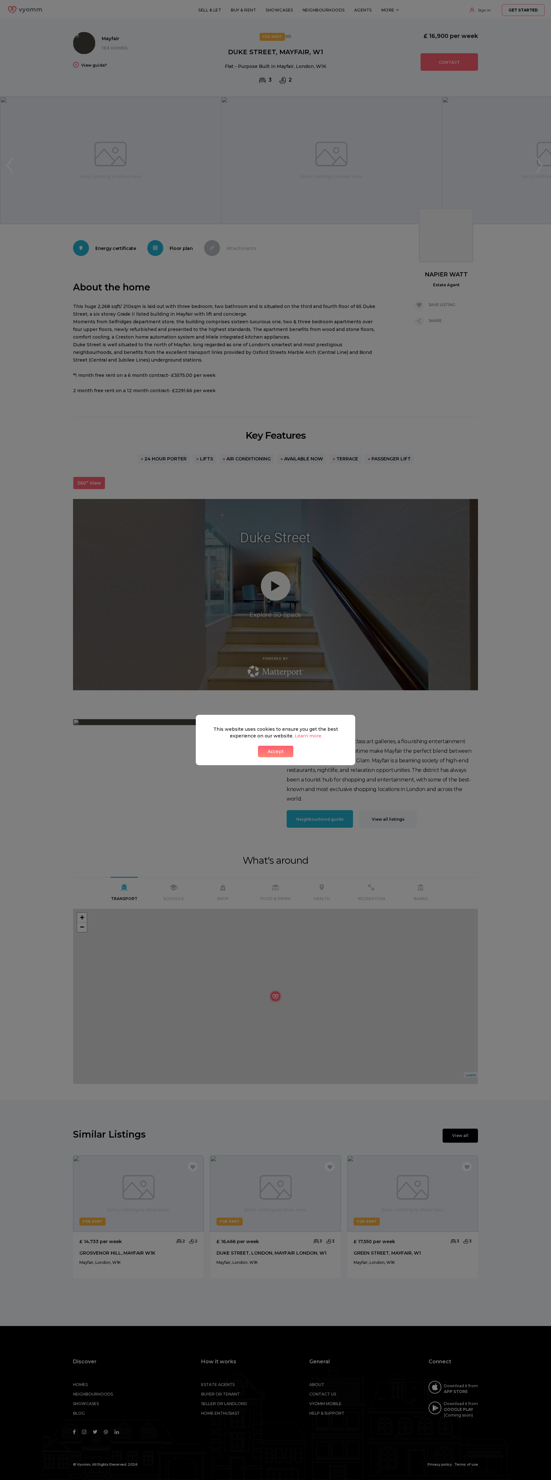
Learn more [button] (308, 736)
